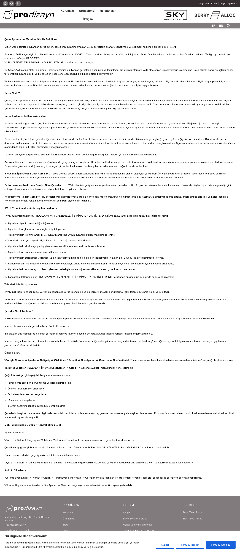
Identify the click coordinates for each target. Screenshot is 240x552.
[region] (120, 541)
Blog (65, 524)
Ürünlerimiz (69, 518)
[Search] (228, 25)
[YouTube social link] (11, 3)
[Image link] (24, 508)
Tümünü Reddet (190, 544)
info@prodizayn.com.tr (17, 530)
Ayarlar (165, 544)
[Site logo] (28, 14)
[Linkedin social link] (18, 3)
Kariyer (127, 512)
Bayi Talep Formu (192, 518)
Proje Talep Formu (193, 512)
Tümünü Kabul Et (220, 544)
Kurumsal (68, 512)
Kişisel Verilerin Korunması (138, 524)
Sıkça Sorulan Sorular (135, 518)
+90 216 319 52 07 (15, 525)
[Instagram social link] (5, 3)
